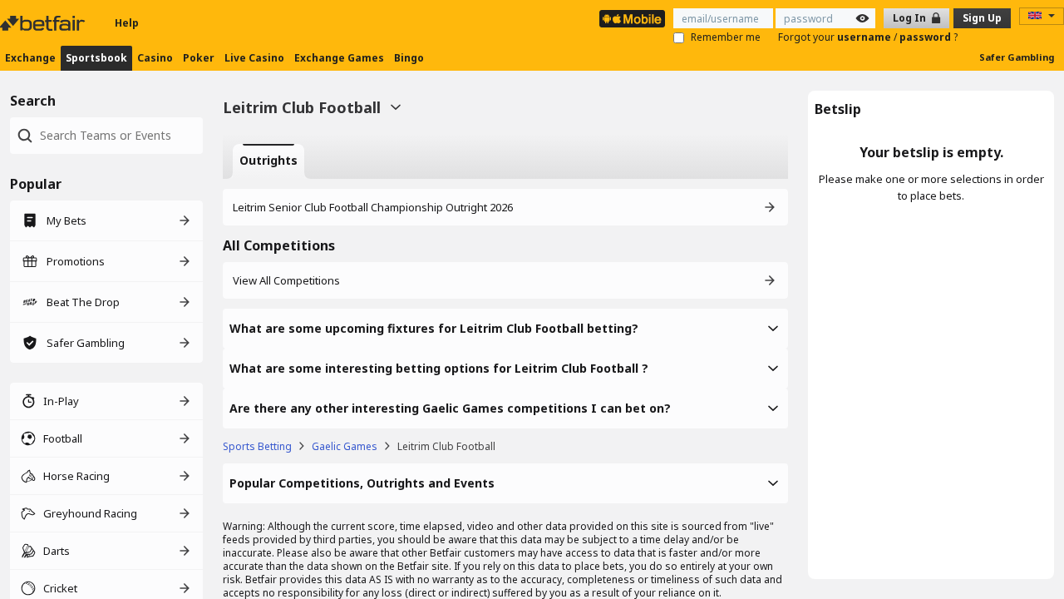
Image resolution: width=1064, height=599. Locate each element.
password (926, 37)
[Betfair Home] (44, 23)
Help (127, 23)
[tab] (268, 161)
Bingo (409, 58)
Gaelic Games (344, 446)
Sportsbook (96, 58)
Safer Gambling (1016, 57)
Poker (198, 58)
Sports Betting (257, 446)
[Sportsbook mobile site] (632, 18)
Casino (155, 58)
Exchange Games (339, 58)
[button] (505, 329)
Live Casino (254, 58)
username (865, 37)
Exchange (30, 58)
